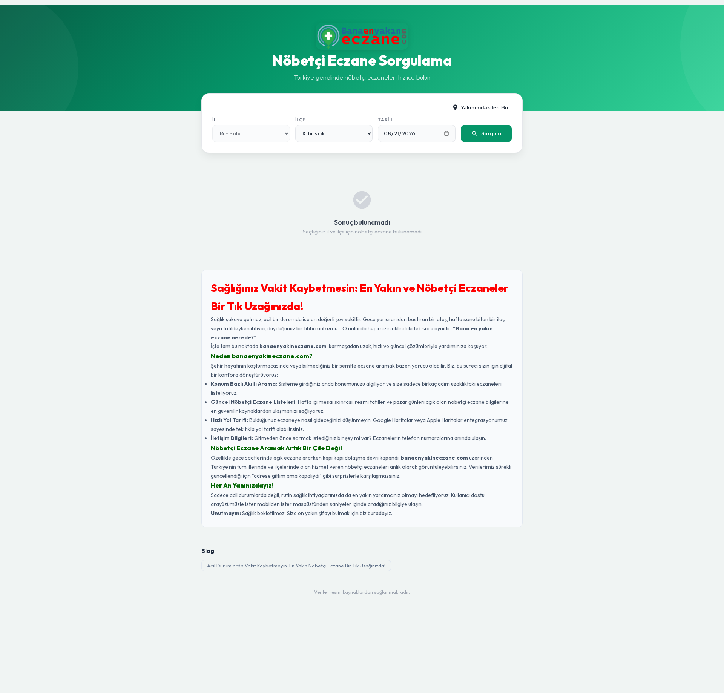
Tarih (385, 120)
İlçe (300, 120)
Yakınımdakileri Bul (485, 107)
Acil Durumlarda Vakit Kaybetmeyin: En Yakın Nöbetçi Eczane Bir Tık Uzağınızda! (296, 566)
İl (214, 120)
